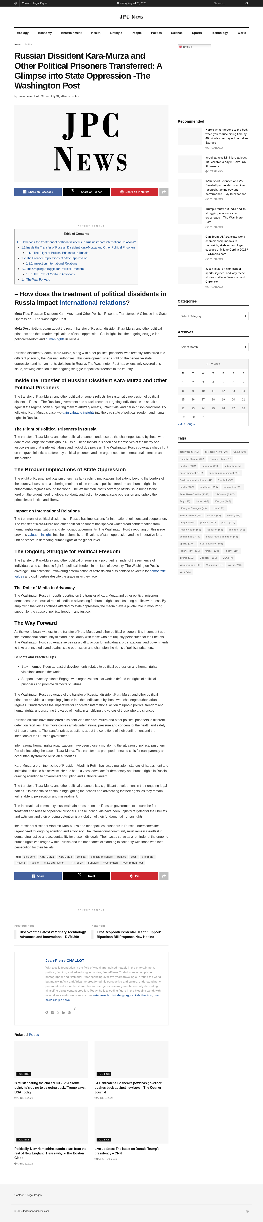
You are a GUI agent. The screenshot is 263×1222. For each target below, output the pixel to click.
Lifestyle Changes (193, 508)
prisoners (147, 856)
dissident (29, 856)
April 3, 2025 (24, 1098)
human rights (55, 339)
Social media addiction (222, 536)
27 (233, 408)
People (137, 33)
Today (232, 551)
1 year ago (215, 147)
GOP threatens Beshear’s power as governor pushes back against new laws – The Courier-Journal (128, 1087)
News (233, 515)
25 (213, 408)
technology (190, 551)
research (215, 529)
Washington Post (132, 862)
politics (121, 856)
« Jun (181, 424)
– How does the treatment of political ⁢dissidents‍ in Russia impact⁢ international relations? (76, 242)
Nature (214, 515)
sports (187, 543)
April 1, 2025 (24, 1163)
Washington (110, 862)
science (237, 529)
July (185, 501)
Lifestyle (116, 33)
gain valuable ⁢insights (78, 412)
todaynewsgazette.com (36, 1211)
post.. (134, 856)
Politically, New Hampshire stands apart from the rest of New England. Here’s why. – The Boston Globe (50, 1153)
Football (225, 480)
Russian (35, 862)
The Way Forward (35, 279)
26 (223, 408)
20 (233, 399)
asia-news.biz (102, 995)
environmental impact (224, 473)
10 (203, 390)
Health (95, 33)
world (235, 565)
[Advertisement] (91, 212)
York (185, 572)
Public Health (190, 529)
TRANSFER (76, 862)
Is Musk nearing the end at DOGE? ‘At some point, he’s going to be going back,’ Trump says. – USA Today (51, 1087)
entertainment (191, 473)
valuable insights (40, 534)
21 (243, 399)
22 (183, 408)
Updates (208, 558)
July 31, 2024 (59, 96)
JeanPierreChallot (195, 494)
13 (233, 390)
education (233, 466)
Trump (187, 558)
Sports (197, 33)
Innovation (233, 487)
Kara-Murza (47, 856)
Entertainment (71, 33)
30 (193, 417)
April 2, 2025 (105, 1098)
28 (243, 408)
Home (17, 44)
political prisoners (102, 856)
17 (203, 399)
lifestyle (223, 501)
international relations (92, 302)
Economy (45, 33)
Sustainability (211, 543)
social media (190, 536)
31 (203, 417)
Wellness (214, 565)
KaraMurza (65, 856)
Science (176, 33)
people (187, 522)
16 (193, 399)
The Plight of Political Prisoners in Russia (57, 252)
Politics (156, 33)
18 (213, 399)
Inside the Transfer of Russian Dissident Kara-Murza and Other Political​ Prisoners (78, 247)
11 (213, 390)
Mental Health (191, 515)
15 (183, 399)
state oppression (54, 862)
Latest (202, 501)
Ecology (23, 33)
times (212, 551)
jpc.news (64, 999)
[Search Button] (246, 3)
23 (193, 408)
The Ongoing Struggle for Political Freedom (52, 268)
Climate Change (192, 459)
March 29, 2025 (107, 1159)
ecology (188, 466)
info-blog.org (120, 995)
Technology (219, 33)
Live (218, 508)
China (239, 452)
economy (211, 466)
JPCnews (225, 494)
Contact (26, 3)
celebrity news (216, 452)
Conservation (220, 459)
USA (228, 558)
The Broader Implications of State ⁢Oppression (54, 258)
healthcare (209, 487)
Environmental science (196, 480)
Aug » (191, 424)
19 (223, 399)
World (242, 33)
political (81, 856)
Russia (20, 862)
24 (203, 408)
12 (223, 390)
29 (183, 417)
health (187, 487)
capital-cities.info (141, 995)
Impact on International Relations (51, 263)
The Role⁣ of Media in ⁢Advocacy (50, 274)
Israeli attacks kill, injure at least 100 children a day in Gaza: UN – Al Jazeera (227, 162)
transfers (93, 862)
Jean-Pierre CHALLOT (31, 96)
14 (243, 390)
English (187, 46)
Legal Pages (40, 3)
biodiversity (189, 452)
